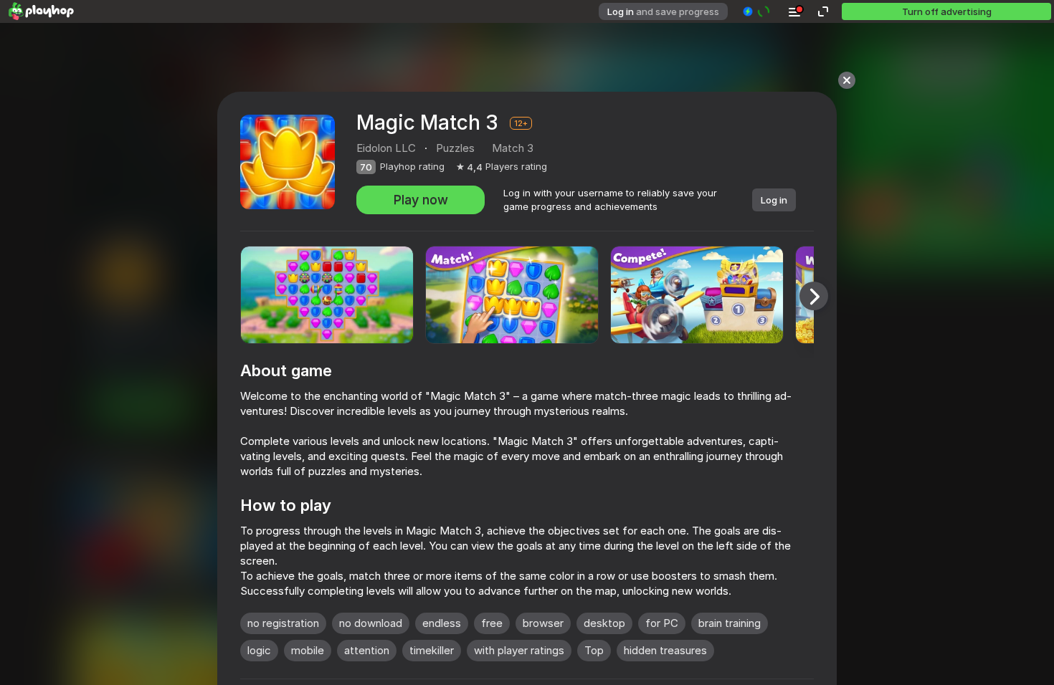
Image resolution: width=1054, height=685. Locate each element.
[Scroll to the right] (813, 296)
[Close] (846, 80)
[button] (756, 11)
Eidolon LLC (386, 148)
